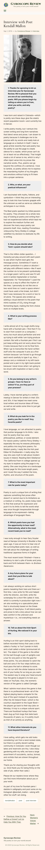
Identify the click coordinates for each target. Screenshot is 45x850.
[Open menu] (5, 11)
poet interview (31, 800)
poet (20, 800)
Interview (36, 31)
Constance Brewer (23, 31)
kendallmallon (10, 800)
